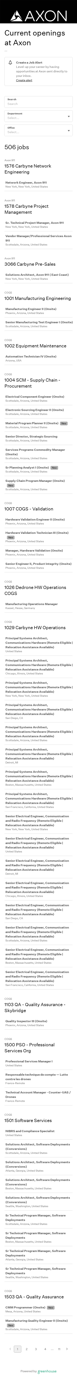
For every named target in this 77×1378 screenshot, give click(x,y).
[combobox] (7, 118)
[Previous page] (10, 1349)
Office (11, 127)
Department (14, 113)
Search (11, 99)
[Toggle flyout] (69, 116)
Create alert (24, 80)
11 (59, 1349)
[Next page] (67, 1349)
